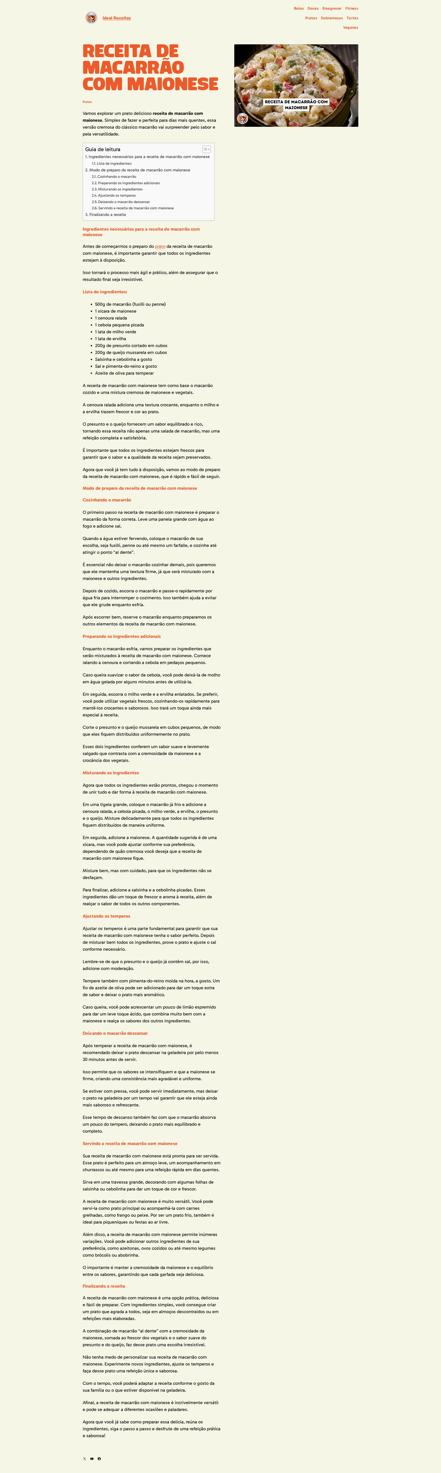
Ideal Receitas (117, 18)
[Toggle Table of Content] (204, 149)
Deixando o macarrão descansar (124, 202)
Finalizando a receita (107, 214)
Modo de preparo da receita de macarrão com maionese (139, 169)
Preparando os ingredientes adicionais (129, 183)
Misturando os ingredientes (120, 189)
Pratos (87, 102)
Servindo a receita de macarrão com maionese (136, 208)
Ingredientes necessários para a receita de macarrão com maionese (149, 156)
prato (160, 246)
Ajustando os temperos (117, 195)
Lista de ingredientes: (114, 163)
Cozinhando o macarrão (116, 176)
